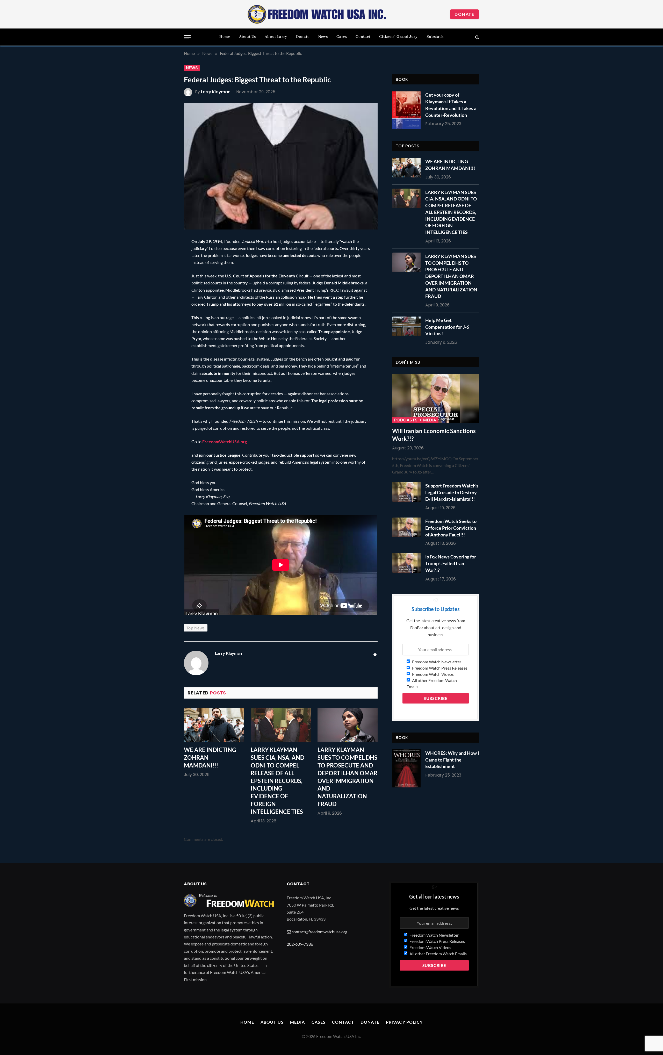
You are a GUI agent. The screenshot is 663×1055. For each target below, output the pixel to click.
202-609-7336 (300, 944)
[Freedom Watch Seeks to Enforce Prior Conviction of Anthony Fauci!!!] (407, 527)
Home (224, 36)
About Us (247, 36)
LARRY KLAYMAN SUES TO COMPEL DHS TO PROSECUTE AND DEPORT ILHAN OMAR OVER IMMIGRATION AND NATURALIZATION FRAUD (347, 776)
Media (297, 1022)
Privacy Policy (404, 1022)
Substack (435, 36)
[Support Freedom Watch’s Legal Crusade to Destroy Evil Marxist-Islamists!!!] (407, 492)
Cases (341, 36)
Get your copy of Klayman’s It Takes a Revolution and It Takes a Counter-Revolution (450, 105)
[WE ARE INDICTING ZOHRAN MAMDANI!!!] (214, 725)
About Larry (276, 36)
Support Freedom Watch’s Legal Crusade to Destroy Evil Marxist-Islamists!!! (451, 492)
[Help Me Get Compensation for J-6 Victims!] (407, 326)
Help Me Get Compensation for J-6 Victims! (447, 326)
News (323, 36)
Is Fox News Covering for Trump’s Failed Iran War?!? (450, 563)
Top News (195, 627)
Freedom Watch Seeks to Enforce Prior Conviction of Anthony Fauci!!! (451, 527)
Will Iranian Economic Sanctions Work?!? (434, 434)
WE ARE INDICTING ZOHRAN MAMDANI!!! (210, 757)
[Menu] (187, 37)
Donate (464, 14)
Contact (363, 36)
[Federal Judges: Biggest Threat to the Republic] (281, 166)
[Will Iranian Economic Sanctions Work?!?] (435, 398)
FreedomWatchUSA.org (224, 441)
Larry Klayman (215, 92)
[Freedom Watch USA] (317, 14)
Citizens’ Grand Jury (398, 36)
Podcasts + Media (415, 420)
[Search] (476, 37)
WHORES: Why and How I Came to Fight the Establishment (452, 759)
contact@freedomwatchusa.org (319, 931)
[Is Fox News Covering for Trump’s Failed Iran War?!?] (407, 563)
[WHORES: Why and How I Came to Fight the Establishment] (406, 768)
